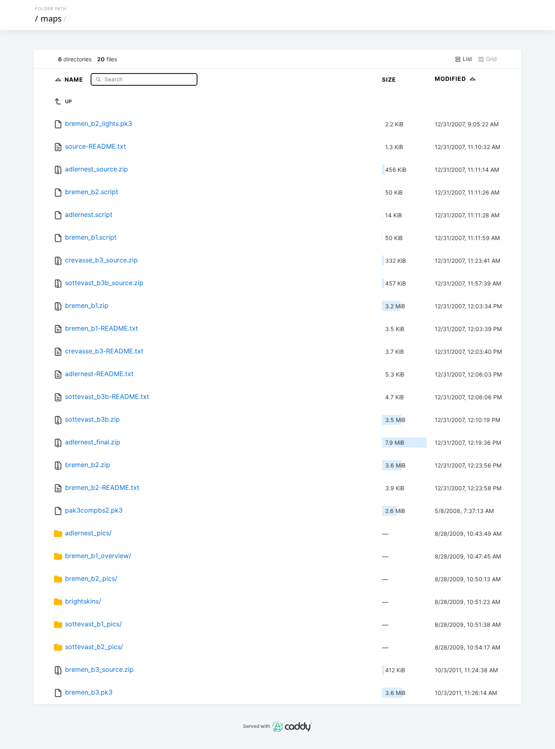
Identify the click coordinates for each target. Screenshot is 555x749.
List (466, 58)
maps (51, 18)
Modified (451, 78)
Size (389, 79)
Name (75, 79)
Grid (490, 58)
